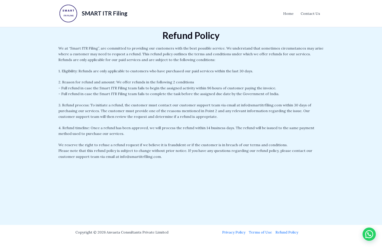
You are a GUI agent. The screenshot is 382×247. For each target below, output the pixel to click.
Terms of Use (260, 232)
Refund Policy (286, 232)
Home (288, 13)
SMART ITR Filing (104, 13)
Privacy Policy (233, 232)
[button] (369, 234)
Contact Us (310, 13)
